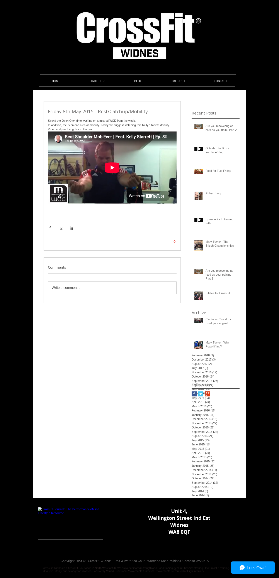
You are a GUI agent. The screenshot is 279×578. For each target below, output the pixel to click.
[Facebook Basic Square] (194, 393)
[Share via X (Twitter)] (61, 228)
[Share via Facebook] (50, 228)
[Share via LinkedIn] (71, 228)
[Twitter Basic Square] (200, 393)
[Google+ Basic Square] (207, 393)
